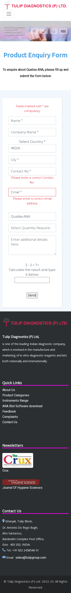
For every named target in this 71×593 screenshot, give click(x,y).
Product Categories (15, 395)
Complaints (10, 417)
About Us (8, 390)
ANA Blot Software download (22, 406)
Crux (5, 470)
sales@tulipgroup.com (30, 557)
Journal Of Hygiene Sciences (22, 488)
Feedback (9, 411)
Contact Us (9, 422)
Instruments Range (15, 400)
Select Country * (32, 142)
